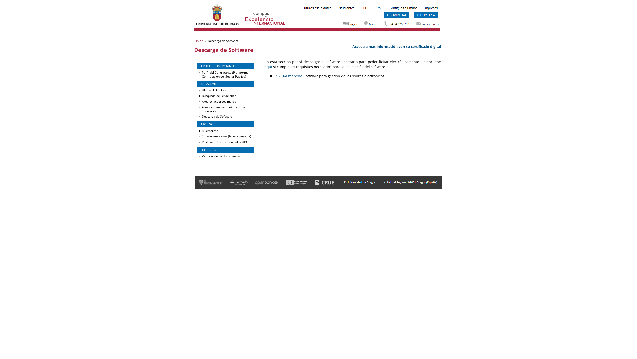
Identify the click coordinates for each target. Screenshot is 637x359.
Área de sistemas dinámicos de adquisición (223, 109)
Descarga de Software (217, 116)
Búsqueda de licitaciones (219, 96)
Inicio (200, 41)
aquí (268, 66)
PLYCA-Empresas (289, 76)
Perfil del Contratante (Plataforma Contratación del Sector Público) (225, 74)
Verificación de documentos (221, 156)
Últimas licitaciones (215, 90)
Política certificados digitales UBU (225, 142)
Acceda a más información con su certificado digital (396, 46)
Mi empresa (210, 131)
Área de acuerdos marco (219, 101)
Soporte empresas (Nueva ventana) (226, 136)
